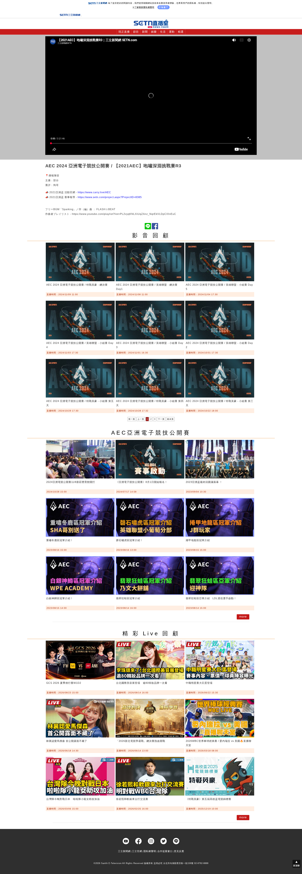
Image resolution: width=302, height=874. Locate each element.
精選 (181, 31)
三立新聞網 (124, 851)
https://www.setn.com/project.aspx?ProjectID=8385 (110, 197)
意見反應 (179, 851)
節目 (136, 31)
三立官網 (137, 851)
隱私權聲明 (149, 851)
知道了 (164, 7)
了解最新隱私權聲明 (144, 7)
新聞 (145, 31)
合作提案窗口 (165, 851)
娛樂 (154, 31)
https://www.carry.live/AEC (94, 192)
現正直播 (124, 31)
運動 (172, 31)
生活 (163, 31)
